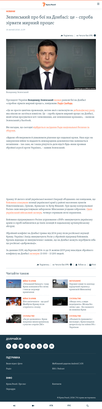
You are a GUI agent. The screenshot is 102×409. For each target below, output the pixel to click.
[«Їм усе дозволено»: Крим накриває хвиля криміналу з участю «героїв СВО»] (13, 318)
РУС (69, 406)
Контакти (56, 384)
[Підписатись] (51, 346)
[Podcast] (45, 346)
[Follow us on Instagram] (33, 346)
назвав (57, 100)
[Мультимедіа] (33, 405)
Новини (10, 11)
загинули (35, 254)
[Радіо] (14, 405)
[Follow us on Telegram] (27, 346)
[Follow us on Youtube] (21, 346)
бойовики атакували (17, 203)
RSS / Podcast (58, 369)
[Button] (67, 35)
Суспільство (75, 299)
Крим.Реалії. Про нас (16, 384)
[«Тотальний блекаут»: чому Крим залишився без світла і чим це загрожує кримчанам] (13, 283)
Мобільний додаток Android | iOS (67, 364)
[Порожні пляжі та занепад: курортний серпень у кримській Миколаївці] (60, 283)
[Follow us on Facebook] (8, 346)
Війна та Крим (29, 281)
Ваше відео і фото (14, 364)
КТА (51, 406)
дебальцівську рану (83, 110)
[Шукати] (88, 405)
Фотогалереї (75, 281)
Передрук (10, 389)
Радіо (8, 369)
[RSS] (39, 346)
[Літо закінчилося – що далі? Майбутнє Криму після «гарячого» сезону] (13, 301)
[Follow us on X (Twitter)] (14, 346)
